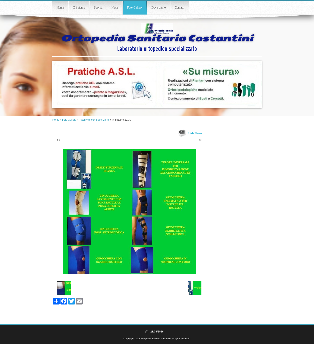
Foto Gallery (134, 7)
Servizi (98, 7)
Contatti (179, 7)
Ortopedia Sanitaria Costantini (157, 38)
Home (60, 7)
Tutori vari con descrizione (94, 119)
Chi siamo (79, 7)
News (115, 7)
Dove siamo (158, 7)
